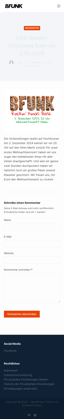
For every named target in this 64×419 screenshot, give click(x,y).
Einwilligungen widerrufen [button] (20, 388)
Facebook (10, 350)
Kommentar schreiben (18, 269)
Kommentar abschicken (21, 314)
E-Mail (8, 236)
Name (7, 220)
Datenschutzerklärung (18, 375)
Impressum (11, 370)
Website (9, 253)
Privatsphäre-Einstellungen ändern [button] (26, 379)
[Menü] (58, 6)
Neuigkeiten (32, 28)
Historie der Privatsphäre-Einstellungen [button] (29, 384)
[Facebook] (29, 415)
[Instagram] (35, 415)
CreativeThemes (32, 405)
